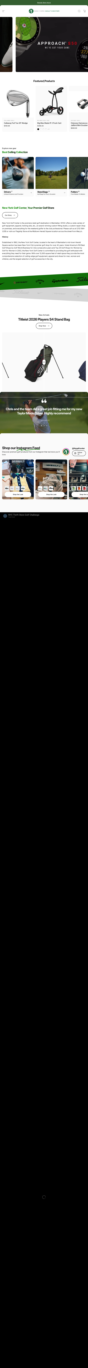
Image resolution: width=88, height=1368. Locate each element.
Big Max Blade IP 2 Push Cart (49, 123)
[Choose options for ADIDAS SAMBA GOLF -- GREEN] (23, 488)
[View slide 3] (46, 425)
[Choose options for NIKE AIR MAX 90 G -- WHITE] (40, 488)
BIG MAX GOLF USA (43, 120)
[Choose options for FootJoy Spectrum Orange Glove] (79, 488)
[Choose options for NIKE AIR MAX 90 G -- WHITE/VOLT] (45, 488)
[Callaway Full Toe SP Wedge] (18, 102)
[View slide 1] (41, 425)
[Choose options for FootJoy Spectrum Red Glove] (84, 488)
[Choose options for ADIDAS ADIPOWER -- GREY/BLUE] (12, 488)
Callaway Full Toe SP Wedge (16, 123)
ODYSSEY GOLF (75, 120)
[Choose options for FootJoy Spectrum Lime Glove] (73, 488)
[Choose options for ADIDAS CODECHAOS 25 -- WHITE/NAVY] (17, 488)
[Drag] (44, 362)
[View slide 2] (44, 425)
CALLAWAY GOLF (9, 120)
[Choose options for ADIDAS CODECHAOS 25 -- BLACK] (7, 488)
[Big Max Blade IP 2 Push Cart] (51, 102)
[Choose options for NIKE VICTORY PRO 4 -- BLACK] (51, 488)
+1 (48, 129)
